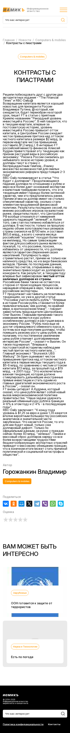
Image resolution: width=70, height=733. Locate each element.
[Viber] (45, 504)
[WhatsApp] (53, 504)
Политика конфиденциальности (23, 724)
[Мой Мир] (21, 504)
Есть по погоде (22, 657)
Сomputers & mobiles (32, 56)
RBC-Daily (23, 100)
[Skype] (61, 504)
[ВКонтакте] (6, 504)
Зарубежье (20, 592)
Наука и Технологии (25, 646)
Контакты (54, 724)
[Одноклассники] (14, 504)
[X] (29, 504)
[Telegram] (37, 504)
